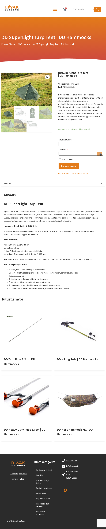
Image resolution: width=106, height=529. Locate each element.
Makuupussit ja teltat (42, 481)
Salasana (63, 149)
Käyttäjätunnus (66, 139)
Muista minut (67, 159)
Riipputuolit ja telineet (42, 505)
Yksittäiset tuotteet (41, 512)
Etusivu (4, 44)
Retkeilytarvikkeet (44, 488)
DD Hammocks (26, 44)
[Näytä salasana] (99, 153)
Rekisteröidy (63, 173)
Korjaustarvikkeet (44, 470)
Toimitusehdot (17, 479)
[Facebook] (65, 490)
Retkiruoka (41, 493)
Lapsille (39, 475)
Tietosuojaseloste (18, 473)
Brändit (13, 44)
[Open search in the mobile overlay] (86, 9)
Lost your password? (80, 173)
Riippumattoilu (43, 498)
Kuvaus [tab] (7, 183)
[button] (47, 77)
